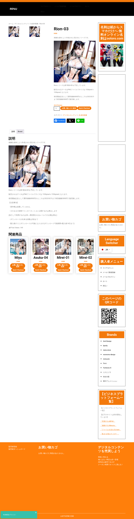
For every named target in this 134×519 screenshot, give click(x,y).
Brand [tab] (20, 131)
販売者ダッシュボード (17, 449)
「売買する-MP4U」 (107, 421)
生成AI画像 (34, 24)
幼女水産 (106, 377)
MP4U (13, 9)
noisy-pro (106, 359)
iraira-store (107, 350)
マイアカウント (46, 6)
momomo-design (109, 355)
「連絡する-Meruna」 (108, 425)
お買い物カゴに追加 (69, 108)
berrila (105, 346)
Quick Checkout (84, 108)
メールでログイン (75, 6)
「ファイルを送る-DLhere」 (110, 430)
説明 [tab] (13, 131)
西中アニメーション (110, 381)
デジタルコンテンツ (22, 24)
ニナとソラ (107, 372)
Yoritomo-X (107, 368)
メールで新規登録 (60, 6)
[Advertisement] (111, 108)
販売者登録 (13, 447)
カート (87, 6)
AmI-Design (58, 105)
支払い (43, 11)
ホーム (11, 24)
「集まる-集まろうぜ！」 (109, 434)
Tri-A (104, 363)
